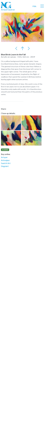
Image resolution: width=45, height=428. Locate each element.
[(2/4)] (32, 122)
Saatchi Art (5, 163)
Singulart (5, 166)
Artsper (4, 157)
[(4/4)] (32, 138)
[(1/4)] (11, 122)
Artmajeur (5, 160)
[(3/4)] (11, 138)
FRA (34, 6)
